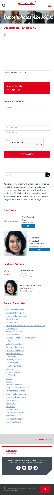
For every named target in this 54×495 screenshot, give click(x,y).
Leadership (11, 322)
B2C (8, 378)
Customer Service (14, 350)
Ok (45, 489)
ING (8, 341)
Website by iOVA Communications (22, 462)
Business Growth (13, 353)
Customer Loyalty (14, 312)
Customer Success (14, 384)
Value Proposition (14, 344)
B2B (8, 381)
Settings (14, 491)
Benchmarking (12, 422)
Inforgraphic (11, 400)
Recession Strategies (15, 418)
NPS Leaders (11, 375)
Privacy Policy (39, 462)
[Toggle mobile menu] (50, 5)
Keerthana (10, 72)
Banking (9, 369)
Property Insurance (14, 359)
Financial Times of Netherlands (20, 337)
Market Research (13, 415)
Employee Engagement (16, 316)
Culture (9, 406)
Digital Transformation (16, 387)
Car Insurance (12, 362)
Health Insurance (13, 365)
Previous (43, 439)
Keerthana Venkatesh (15, 331)
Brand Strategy (13, 319)
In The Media (12, 334)
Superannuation (13, 372)
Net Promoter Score (15, 309)
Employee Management (16, 397)
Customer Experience (15, 390)
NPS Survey (11, 356)
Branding (10, 403)
